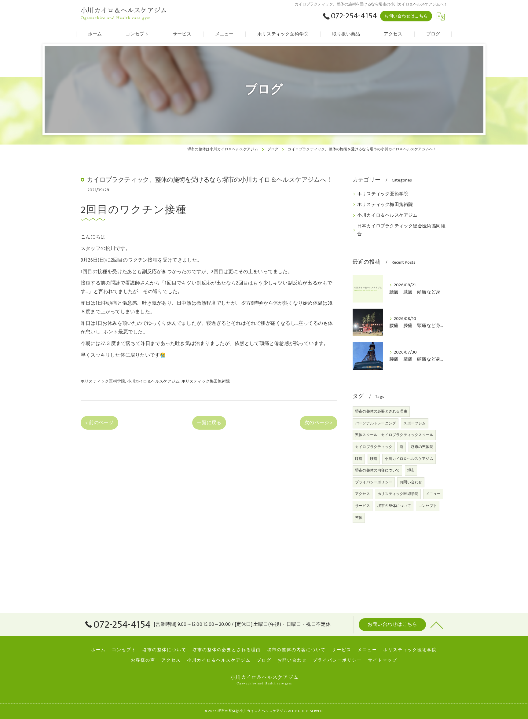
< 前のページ (99, 423)
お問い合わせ (411, 482)
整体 (358, 518)
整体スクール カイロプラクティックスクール (394, 435)
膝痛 (358, 459)
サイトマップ (382, 660)
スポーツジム (414, 423)
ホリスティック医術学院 (103, 381)
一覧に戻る (209, 423)
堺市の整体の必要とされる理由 (381, 411)
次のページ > (318, 423)
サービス (362, 506)
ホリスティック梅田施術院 (206, 381)
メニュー (433, 494)
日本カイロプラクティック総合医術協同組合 (401, 230)
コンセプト (427, 506)
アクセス (362, 494)
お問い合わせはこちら (406, 16)
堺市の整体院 (422, 447)
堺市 (411, 470)
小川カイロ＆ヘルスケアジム (153, 381)
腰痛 (373, 459)
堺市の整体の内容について (377, 470)
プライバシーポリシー (373, 482)
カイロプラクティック (373, 447)
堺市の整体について (394, 506)
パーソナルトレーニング (375, 423)
